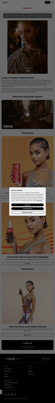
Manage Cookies (27, 212)
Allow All (27, 204)
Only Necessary (27, 208)
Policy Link (39, 200)
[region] (27, 201)
